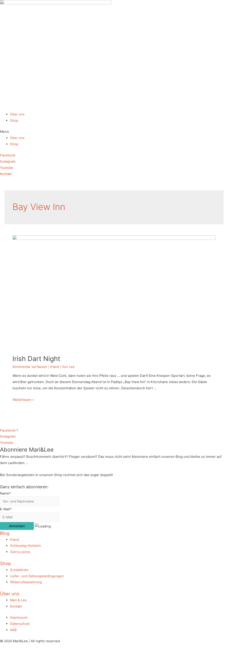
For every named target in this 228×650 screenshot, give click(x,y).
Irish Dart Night (36, 359)
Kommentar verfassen (29, 367)
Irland (54, 367)
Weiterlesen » (23, 400)
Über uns (17, 114)
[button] (114, 132)
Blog (4, 533)
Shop (14, 120)
